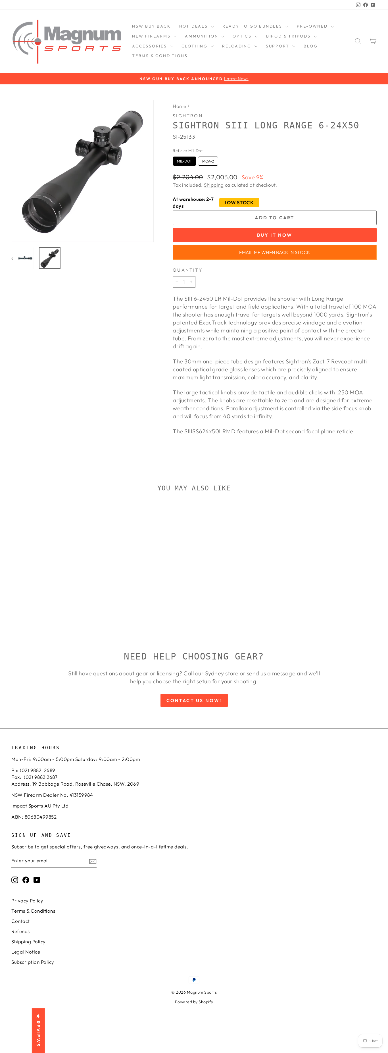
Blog (311, 46)
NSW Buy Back (151, 26)
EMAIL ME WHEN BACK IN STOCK (274, 252)
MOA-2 (208, 160)
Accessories (150, 46)
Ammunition (202, 36)
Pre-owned (313, 26)
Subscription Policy (32, 962)
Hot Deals (194, 26)
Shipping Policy (28, 941)
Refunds (20, 931)
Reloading (237, 46)
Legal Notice (25, 952)
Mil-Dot (184, 160)
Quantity (188, 270)
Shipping (214, 185)
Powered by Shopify (194, 1001)
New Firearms (152, 36)
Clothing (195, 46)
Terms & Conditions (159, 55)
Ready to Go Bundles (253, 26)
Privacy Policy (27, 901)
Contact (20, 921)
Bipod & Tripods (289, 36)
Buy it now (275, 235)
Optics (243, 36)
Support (278, 46)
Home (179, 106)
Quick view (54, 585)
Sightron (188, 115)
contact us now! (194, 700)
